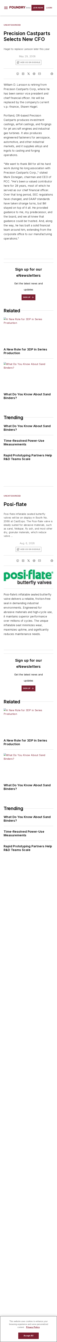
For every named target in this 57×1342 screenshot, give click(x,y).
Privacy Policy (33, 1327)
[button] (6, 7)
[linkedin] (23, 73)
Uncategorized (12, 25)
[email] (39, 73)
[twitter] (28, 73)
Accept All (28, 1336)
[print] (51, 73)
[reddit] (34, 73)
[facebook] (17, 73)
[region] (28, 1329)
